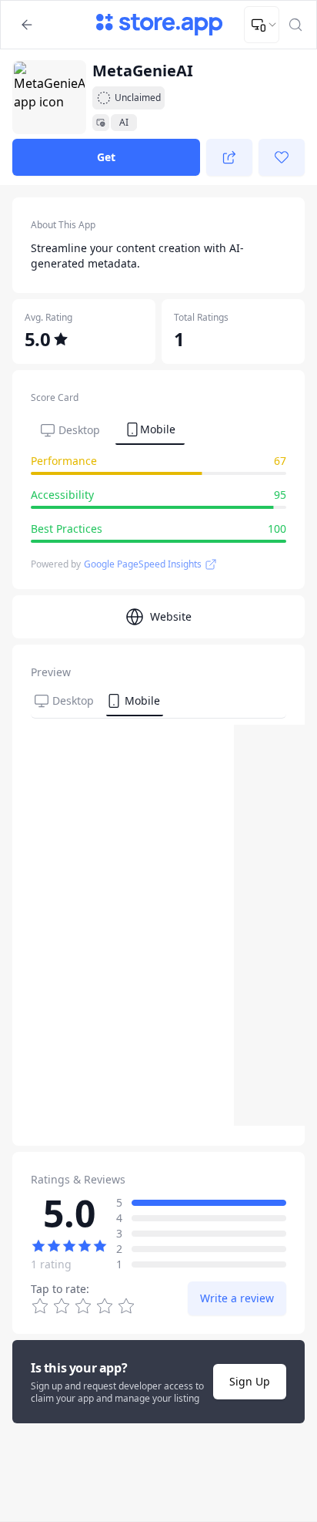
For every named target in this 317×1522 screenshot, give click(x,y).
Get (106, 157)
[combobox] (261, 24)
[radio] (126, 1306)
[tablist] (108, 428)
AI (123, 122)
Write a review (237, 1298)
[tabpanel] (158, 501)
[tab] (70, 430)
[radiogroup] (83, 1306)
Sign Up (249, 1381)
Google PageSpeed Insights (143, 564)
